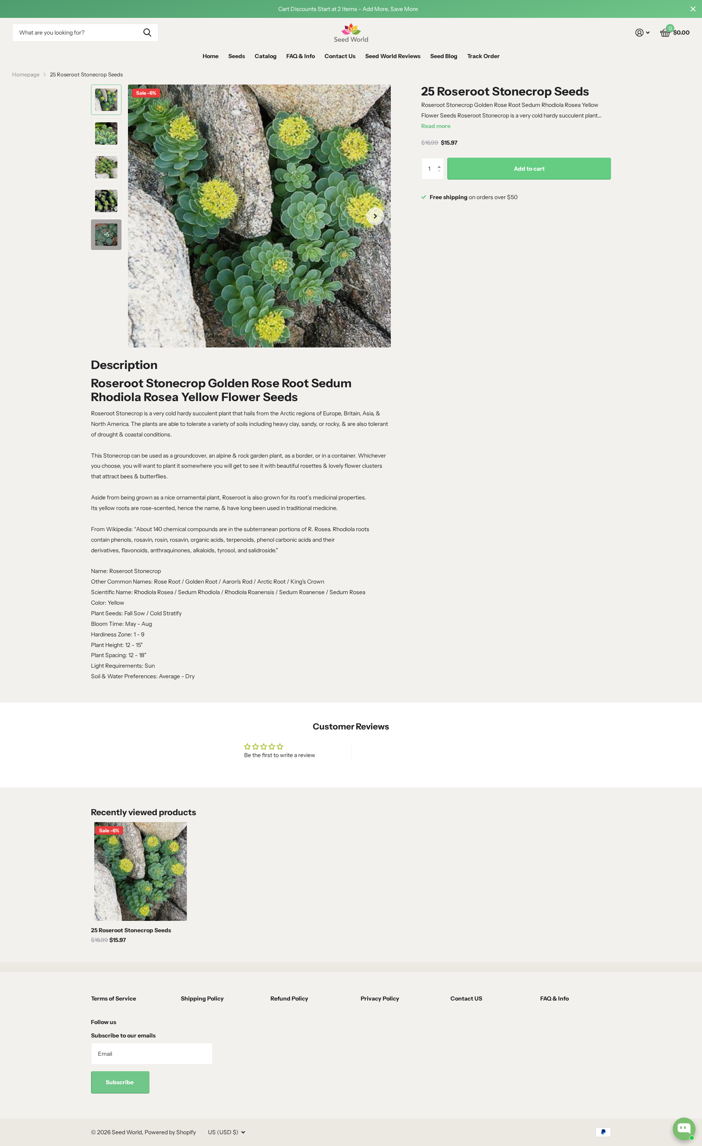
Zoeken (147, 33)
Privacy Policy (380, 998)
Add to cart (529, 168)
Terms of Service (113, 998)
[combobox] (85, 33)
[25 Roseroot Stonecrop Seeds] (140, 871)
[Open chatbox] (684, 1129)
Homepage (25, 74)
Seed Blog (443, 56)
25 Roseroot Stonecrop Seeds (131, 930)
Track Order (483, 56)
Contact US (466, 998)
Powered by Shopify (170, 1132)
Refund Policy (289, 998)
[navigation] (106, 100)
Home (211, 56)
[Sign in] (642, 33)
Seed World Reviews (392, 56)
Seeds (236, 56)
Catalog (266, 56)
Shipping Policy (202, 998)
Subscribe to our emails (123, 1035)
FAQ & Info (300, 56)
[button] (441, 161)
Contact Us (340, 56)
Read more (436, 126)
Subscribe (120, 1082)
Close (693, 9)
